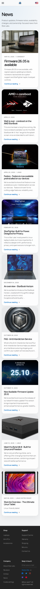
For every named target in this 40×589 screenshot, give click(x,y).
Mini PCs (6, 539)
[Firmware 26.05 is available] (20, 41)
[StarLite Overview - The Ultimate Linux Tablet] (20, 482)
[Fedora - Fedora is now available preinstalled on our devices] (20, 156)
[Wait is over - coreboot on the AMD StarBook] (20, 101)
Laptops (6, 535)
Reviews (6, 570)
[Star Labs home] (20, 3)
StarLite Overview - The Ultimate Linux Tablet (19, 503)
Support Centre (27, 535)
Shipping (25, 543)
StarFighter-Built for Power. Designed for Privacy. (17, 232)
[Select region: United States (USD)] (36, 3)
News (5, 578)
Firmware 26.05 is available (16, 63)
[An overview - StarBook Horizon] (20, 267)
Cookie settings (8, 582)
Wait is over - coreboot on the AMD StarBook (17, 122)
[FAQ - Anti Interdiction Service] (20, 319)
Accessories (7, 543)
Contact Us (26, 551)
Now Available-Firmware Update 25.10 (18, 393)
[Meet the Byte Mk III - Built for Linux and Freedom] (20, 427)
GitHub (6, 574)
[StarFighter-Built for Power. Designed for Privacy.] (20, 212)
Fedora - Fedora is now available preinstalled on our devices (18, 177)
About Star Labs (9, 566)
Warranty (25, 539)
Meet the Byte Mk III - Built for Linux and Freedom (17, 448)
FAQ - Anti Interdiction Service (18, 339)
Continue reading (11, 84)
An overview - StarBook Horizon (18, 286)
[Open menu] (3, 3)
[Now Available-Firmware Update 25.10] (20, 372)
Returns (25, 547)
